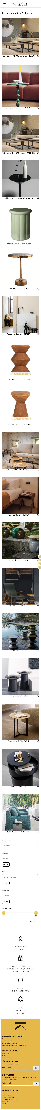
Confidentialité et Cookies (9, 1043)
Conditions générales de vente (10, 1039)
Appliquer (6, 864)
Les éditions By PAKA (8, 1097)
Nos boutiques (6, 1095)
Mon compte (5, 1053)
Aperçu (20, 53)
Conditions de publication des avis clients (14, 1045)
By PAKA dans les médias (9, 1099)
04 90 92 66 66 (20, 1010)
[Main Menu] (4, 3)
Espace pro (5, 1101)
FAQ (3, 1055)
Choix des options (38, 56)
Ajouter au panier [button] (38, 289)
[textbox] (20, 858)
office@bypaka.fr (20, 1013)
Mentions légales (7, 1041)
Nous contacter (6, 1058)
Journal (4, 1103)
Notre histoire (6, 1093)
